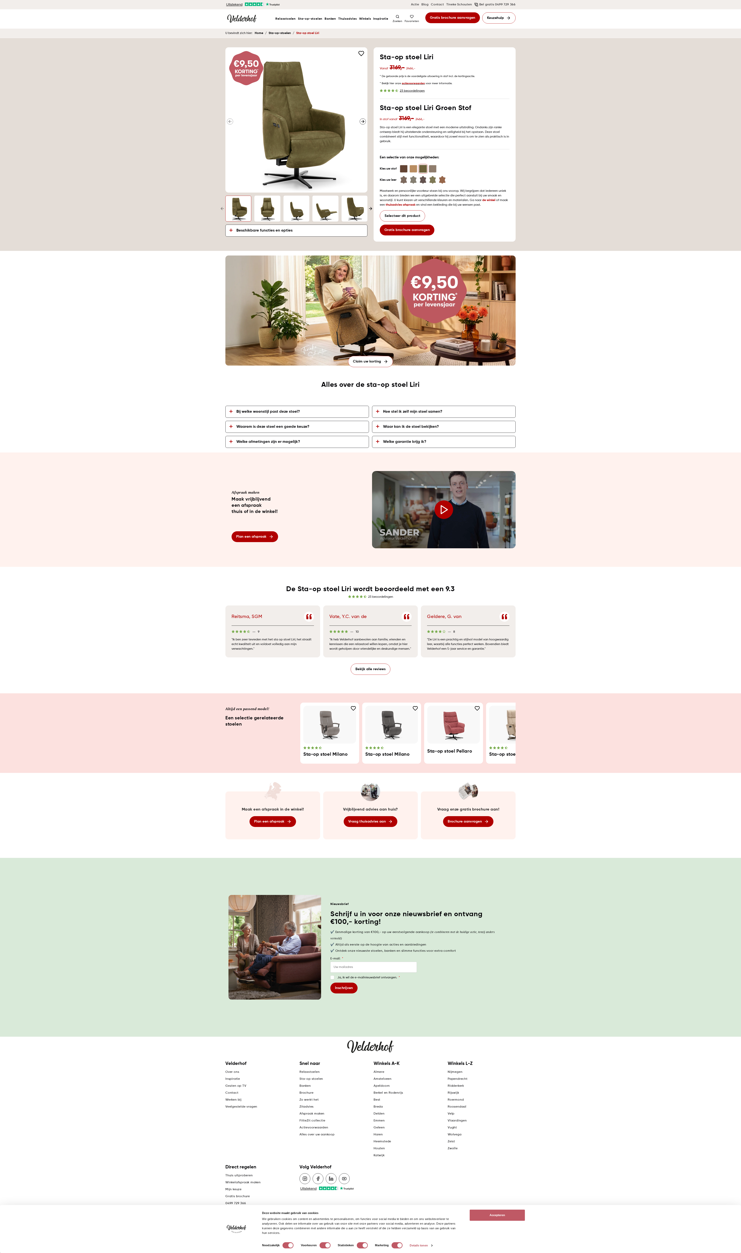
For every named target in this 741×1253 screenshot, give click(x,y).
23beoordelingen (412, 91)
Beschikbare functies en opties (264, 231)
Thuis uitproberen (239, 1175)
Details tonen (419, 1245)
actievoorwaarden (413, 83)
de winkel (488, 200)
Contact (437, 4)
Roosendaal (457, 1106)
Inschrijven (344, 988)
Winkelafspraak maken (243, 1182)
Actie (415, 4)
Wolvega (455, 1134)
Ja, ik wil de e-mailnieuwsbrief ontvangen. (368, 977)
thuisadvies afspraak (400, 204)
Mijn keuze (233, 1189)
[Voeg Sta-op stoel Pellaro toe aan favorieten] (477, 708)
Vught (452, 1127)
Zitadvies (306, 1106)
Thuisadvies (347, 18)
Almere (379, 1072)
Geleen (379, 1127)
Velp (451, 1113)
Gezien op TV (235, 1085)
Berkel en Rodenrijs (388, 1092)
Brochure (306, 1092)
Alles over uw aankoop (317, 1134)
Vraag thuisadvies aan (367, 821)
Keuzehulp (495, 18)
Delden (379, 1113)
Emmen (379, 1120)
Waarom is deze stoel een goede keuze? (272, 427)
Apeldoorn (382, 1085)
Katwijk (379, 1155)
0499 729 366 (235, 1203)
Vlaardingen (457, 1120)
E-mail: (336, 958)
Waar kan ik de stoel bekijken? (411, 427)
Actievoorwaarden (313, 1127)
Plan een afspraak (251, 536)
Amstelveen (383, 1079)
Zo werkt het (309, 1099)
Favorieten (412, 21)
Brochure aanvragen (465, 821)
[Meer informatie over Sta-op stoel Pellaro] (453, 724)
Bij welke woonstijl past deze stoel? (268, 412)
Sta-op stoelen (311, 1079)
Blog (425, 4)
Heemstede (382, 1141)
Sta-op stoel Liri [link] (307, 33)
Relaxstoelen (285, 18)
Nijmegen (455, 1072)
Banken (330, 18)
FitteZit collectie (312, 1120)
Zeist (451, 1141)
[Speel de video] (444, 509)
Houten (379, 1148)
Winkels (365, 18)
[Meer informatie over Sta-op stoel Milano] (329, 724)
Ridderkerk (456, 1085)
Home (259, 33)
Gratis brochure (237, 1196)
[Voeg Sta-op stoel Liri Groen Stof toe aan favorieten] (361, 53)
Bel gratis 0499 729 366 (497, 4)
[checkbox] (332, 977)
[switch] (325, 1245)
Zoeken (397, 21)
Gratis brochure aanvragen (452, 18)
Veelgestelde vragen (241, 1106)
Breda (378, 1106)
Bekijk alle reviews (370, 669)
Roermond (456, 1099)
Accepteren (497, 1215)
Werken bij (233, 1099)
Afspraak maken (311, 1113)
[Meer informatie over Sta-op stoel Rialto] (515, 724)
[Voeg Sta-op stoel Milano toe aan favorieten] (353, 708)
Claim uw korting (367, 361)
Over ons (232, 1072)
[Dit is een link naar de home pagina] (242, 18)
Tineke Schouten (459, 4)
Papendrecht (458, 1079)
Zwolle (453, 1148)
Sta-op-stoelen (310, 18)
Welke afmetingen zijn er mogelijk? (268, 442)
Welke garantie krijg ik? (404, 442)
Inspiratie (380, 18)
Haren (378, 1134)
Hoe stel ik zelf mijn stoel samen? (412, 412)
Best (377, 1099)
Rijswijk (453, 1092)
